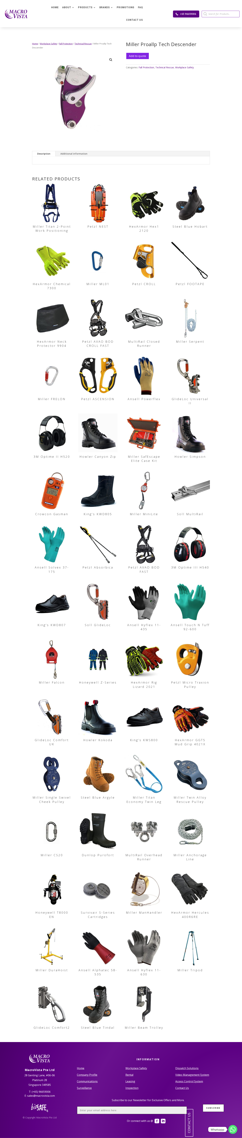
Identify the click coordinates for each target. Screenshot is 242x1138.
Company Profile (87, 1075)
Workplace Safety (48, 43)
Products (85, 7)
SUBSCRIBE (213, 1108)
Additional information (73, 153)
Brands (104, 7)
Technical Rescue (83, 43)
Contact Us (134, 20)
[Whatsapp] (232, 1129)
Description (43, 153)
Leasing (130, 1081)
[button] (111, 60)
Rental (129, 1075)
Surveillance (84, 1088)
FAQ (140, 7)
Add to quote (137, 56)
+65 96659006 (188, 14)
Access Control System (189, 1081)
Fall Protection (66, 43)
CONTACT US (189, 1123)
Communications (87, 1081)
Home (55, 7)
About (66, 7)
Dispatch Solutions (187, 1068)
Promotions (125, 7)
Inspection (131, 1088)
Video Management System (192, 1075)
